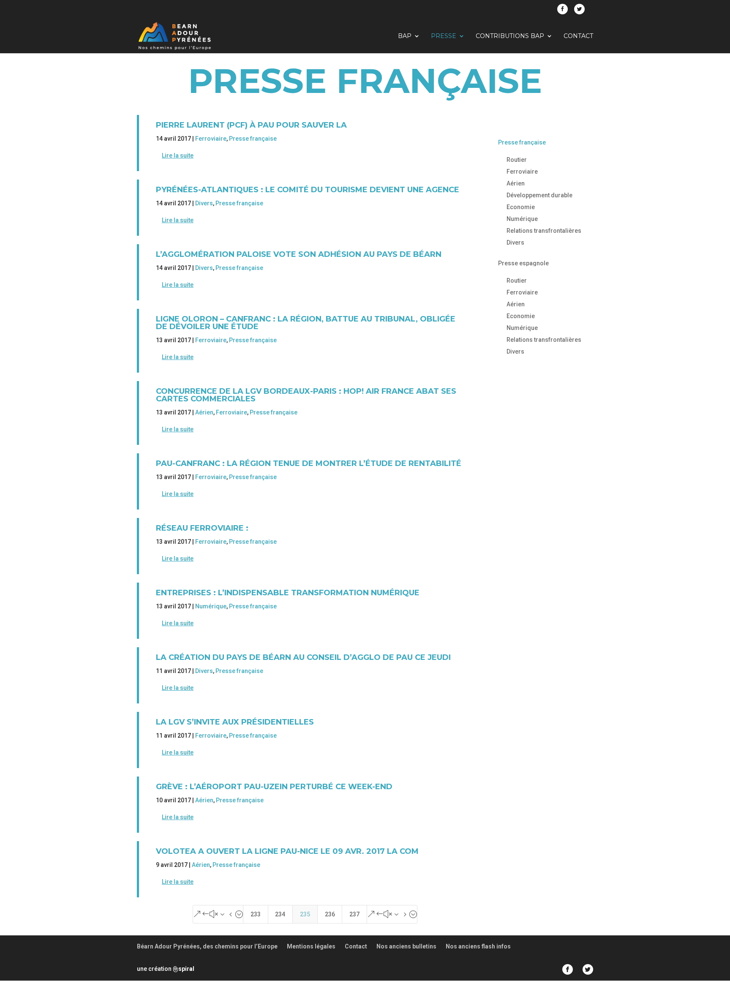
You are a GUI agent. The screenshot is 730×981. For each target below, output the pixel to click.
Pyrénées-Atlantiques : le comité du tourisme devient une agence (307, 189)
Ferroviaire (210, 138)
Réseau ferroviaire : (202, 528)
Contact (578, 36)
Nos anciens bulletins (406, 946)
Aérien (204, 412)
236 (330, 914)
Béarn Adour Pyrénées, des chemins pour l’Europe (207, 946)
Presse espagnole (523, 263)
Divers (204, 203)
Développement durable (539, 195)
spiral (183, 968)
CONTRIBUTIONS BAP (510, 36)
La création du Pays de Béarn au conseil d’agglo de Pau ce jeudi (303, 657)
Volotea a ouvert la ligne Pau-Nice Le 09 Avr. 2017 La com (287, 851)
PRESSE (443, 36)
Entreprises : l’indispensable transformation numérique (287, 592)
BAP (404, 36)
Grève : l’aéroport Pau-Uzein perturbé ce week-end (274, 786)
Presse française (253, 138)
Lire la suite (177, 155)
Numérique (210, 606)
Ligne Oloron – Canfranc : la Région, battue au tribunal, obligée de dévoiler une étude (305, 322)
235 (305, 914)
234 (280, 914)
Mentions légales (311, 946)
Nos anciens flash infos (478, 946)
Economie (521, 207)
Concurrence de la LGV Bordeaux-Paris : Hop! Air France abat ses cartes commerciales (306, 395)
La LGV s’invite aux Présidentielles (235, 722)
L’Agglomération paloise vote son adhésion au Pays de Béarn (298, 254)
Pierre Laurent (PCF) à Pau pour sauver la (251, 125)
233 (256, 914)
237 (354, 914)
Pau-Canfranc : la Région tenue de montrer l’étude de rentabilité (308, 463)
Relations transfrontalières (544, 230)
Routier (517, 159)
